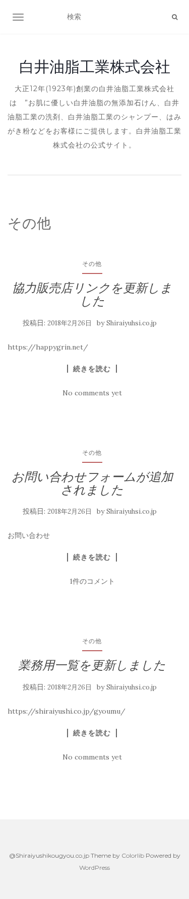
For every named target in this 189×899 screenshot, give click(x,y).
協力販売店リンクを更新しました (92, 294)
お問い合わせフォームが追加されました (92, 483)
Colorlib (132, 855)
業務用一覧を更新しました (92, 665)
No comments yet (92, 392)
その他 (92, 263)
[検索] (174, 17)
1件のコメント (92, 581)
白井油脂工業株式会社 (94, 66)
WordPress (94, 867)
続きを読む (92, 369)
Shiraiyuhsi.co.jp (131, 323)
